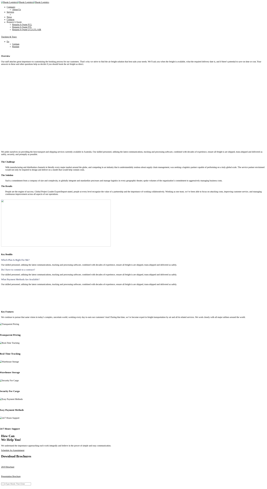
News (9, 17)
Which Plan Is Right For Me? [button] (15, 260)
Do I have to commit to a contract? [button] (18, 269)
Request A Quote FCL (22, 24)
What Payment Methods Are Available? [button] (20, 279)
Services (10, 12)
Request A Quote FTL (22, 27)
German (15, 44)
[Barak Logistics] (9, 2)
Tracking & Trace (9, 37)
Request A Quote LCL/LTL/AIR (26, 29)
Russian (15, 46)
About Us (16, 9)
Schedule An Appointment (12, 450)
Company (11, 7)
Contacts (10, 19)
